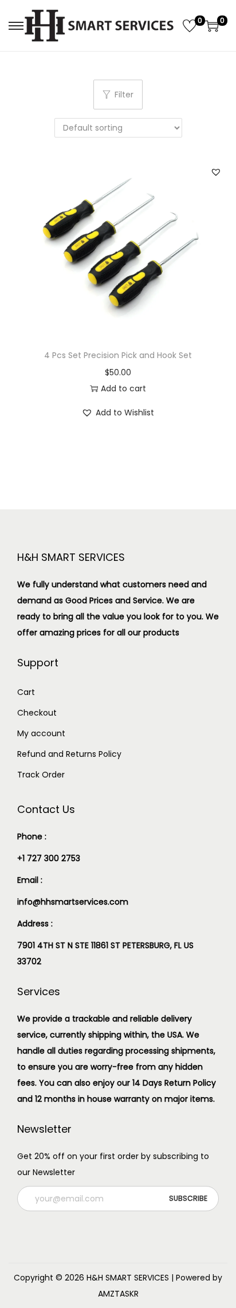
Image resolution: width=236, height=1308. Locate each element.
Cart (26, 692)
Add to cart (123, 388)
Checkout (37, 712)
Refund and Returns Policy (69, 754)
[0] (189, 26)
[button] (215, 171)
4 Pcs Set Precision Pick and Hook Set (118, 355)
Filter (124, 94)
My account (41, 733)
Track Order (41, 774)
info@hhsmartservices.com (72, 902)
